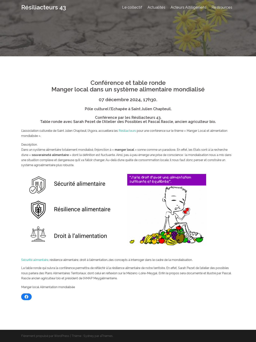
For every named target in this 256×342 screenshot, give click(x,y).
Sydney (88, 336)
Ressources (222, 7)
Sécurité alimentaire (34, 260)
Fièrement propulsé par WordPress (45, 336)
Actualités (156, 7)
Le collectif (132, 7)
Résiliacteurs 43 (43, 7)
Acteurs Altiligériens (188, 7)
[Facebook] (26, 296)
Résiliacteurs (127, 131)
